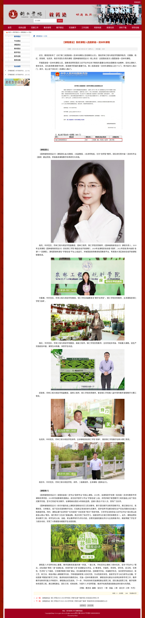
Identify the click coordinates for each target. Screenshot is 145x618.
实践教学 (72, 28)
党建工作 (34, 28)
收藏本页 (133, 593)
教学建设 (60, 28)
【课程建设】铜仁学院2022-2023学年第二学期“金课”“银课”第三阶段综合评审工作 (70, 598)
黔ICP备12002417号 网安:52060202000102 (87, 613)
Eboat (75, 615)
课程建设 (23, 32)
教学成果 (17, 56)
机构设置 (22, 28)
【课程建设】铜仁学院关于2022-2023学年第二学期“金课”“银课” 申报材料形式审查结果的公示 (74, 601)
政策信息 (110, 28)
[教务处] (72, 24)
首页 (9, 28)
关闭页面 (90, 605)
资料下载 (122, 28)
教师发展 (17, 60)
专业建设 (17, 41)
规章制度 (97, 28)
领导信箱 (135, 28)
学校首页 (137, 2)
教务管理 (47, 28)
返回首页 (83, 605)
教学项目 (17, 52)
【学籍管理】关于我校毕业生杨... (17, 71)
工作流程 (85, 28)
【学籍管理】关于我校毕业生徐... (17, 75)
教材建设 (17, 48)
